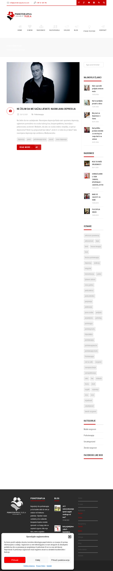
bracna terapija (96, 246)
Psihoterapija (39, 114)
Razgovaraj (54, 30)
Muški (80, 531)
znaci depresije (61, 139)
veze (92, 395)
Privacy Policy (40, 566)
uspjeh (87, 389)
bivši (86, 246)
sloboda (99, 378)
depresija (21, 139)
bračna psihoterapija (92, 257)
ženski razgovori (90, 411)
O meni (30, 30)
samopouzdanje (90, 367)
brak (86, 252)
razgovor (98, 362)
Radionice (41, 30)
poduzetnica (89, 290)
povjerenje (88, 301)
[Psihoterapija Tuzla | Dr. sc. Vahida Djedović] (19, 16)
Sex (92, 378)
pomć (29, 139)
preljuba (98, 312)
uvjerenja (95, 389)
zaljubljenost (89, 406)
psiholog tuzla (90, 329)
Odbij (37, 559)
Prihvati (14, 559)
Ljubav (99, 274)
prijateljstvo (89, 318)
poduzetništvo (89, 296)
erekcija (97, 263)
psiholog (98, 318)
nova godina (89, 285)
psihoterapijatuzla (91, 345)
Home (20, 30)
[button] (69, 536)
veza (86, 395)
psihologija (88, 323)
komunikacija (89, 274)
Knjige (80, 513)
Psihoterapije (89, 356)
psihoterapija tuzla (40, 139)
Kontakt (49, 566)
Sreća (87, 384)
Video (80, 518)
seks (86, 378)
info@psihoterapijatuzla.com (20, 3)
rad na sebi (89, 362)
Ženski (80, 527)
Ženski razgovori (90, 448)
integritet (88, 268)
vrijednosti (88, 400)
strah (93, 384)
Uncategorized (89, 442)
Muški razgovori (90, 429)
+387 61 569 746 (42, 3)
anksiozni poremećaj (92, 235)
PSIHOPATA (88, 334)
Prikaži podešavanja (60, 559)
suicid (51, 139)
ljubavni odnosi (90, 279)
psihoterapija (89, 340)
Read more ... (26, 147)
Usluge (67, 30)
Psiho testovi (89, 31)
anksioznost (89, 241)
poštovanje (88, 307)
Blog (76, 30)
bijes (97, 241)
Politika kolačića (29, 566)
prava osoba (89, 312)
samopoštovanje (90, 373)
